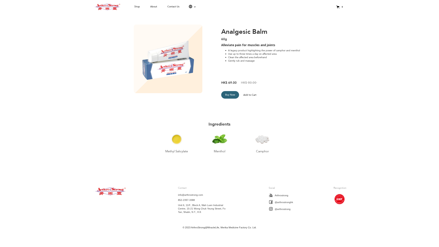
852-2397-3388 (186, 200)
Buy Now (230, 94)
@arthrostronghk (284, 202)
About (153, 6)
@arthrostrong (282, 209)
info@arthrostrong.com (190, 194)
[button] (192, 7)
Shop (137, 6)
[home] (111, 7)
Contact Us (173, 6)
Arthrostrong (281, 195)
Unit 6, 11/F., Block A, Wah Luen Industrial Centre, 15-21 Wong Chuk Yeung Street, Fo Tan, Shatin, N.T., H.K (202, 208)
